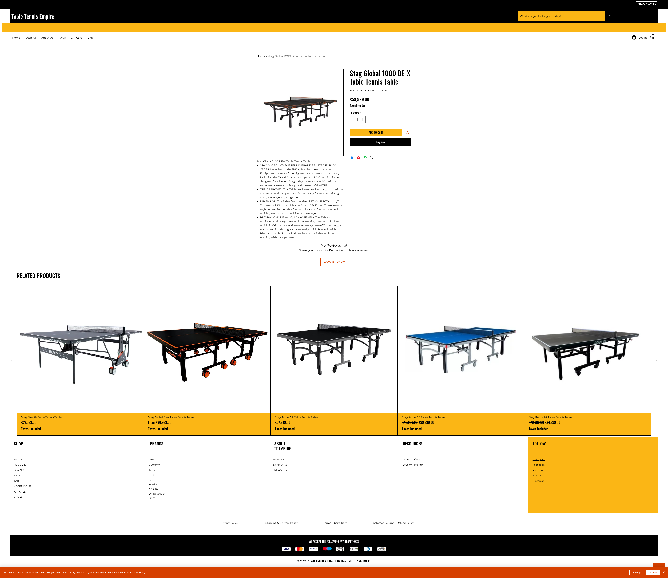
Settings (636, 572)
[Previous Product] (12, 361)
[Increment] (362, 119)
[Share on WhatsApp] (365, 156)
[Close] (664, 572)
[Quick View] (80, 349)
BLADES (19, 470)
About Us (278, 459)
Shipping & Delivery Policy (281, 522)
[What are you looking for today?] (610, 16)
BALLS (18, 459)
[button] (652, 37)
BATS (17, 475)
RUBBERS (20, 464)
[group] (334, 361)
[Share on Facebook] (352, 156)
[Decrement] (352, 119)
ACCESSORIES (22, 486)
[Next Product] (656, 361)
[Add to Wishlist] (407, 132)
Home (261, 56)
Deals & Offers (412, 459)
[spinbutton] (357, 119)
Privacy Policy (137, 572)
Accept (653, 572)
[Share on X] (372, 156)
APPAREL (19, 491)
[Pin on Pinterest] (358, 156)
